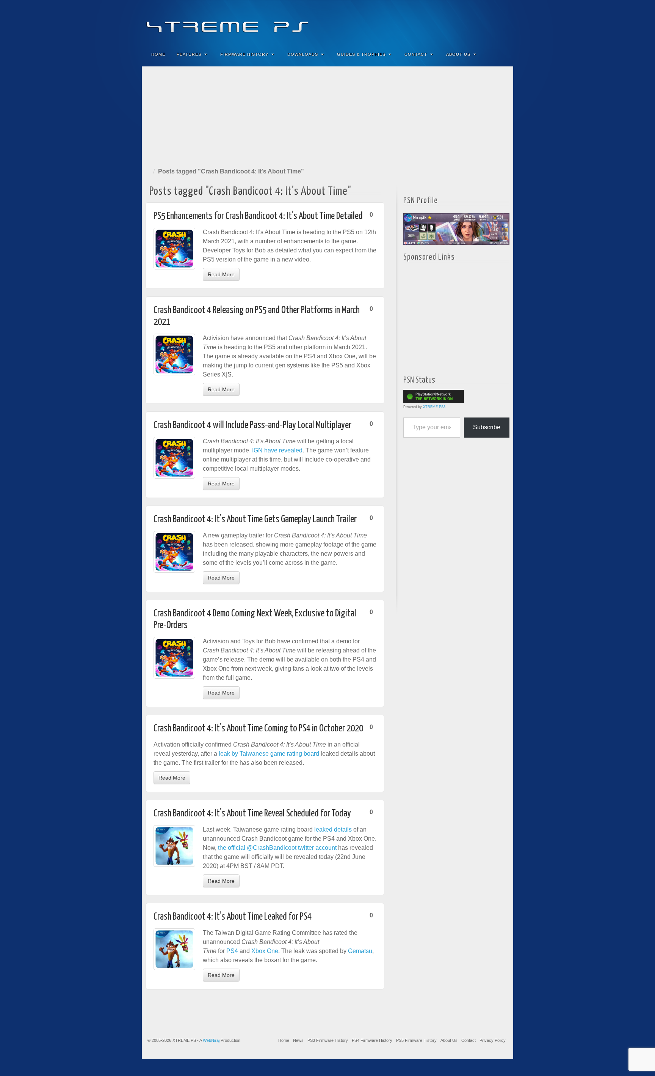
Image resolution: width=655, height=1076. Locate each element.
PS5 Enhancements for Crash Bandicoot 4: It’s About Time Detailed (258, 216)
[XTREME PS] (327, 22)
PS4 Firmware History (372, 1040)
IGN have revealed (277, 450)
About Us (458, 54)
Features (189, 54)
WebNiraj (211, 1040)
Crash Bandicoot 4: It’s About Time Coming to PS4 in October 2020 (258, 728)
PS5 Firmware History (416, 1040)
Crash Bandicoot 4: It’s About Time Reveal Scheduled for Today (252, 813)
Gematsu (360, 951)
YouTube (492, 22)
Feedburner (461, 22)
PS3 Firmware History (327, 1040)
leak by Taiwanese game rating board (269, 753)
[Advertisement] (327, 115)
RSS (502, 22)
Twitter (482, 22)
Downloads (302, 54)
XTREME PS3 (434, 407)
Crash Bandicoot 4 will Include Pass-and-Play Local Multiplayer (252, 425)
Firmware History (244, 54)
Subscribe (486, 427)
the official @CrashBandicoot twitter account (277, 847)
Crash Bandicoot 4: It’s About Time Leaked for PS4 (233, 917)
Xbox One (264, 951)
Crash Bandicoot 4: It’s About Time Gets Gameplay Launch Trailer (255, 519)
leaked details (333, 829)
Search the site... (502, 54)
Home (158, 54)
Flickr (471, 22)
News (298, 1040)
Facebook (451, 22)
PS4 (232, 951)
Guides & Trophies (361, 54)
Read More (221, 274)
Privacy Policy (492, 1040)
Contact (415, 54)
